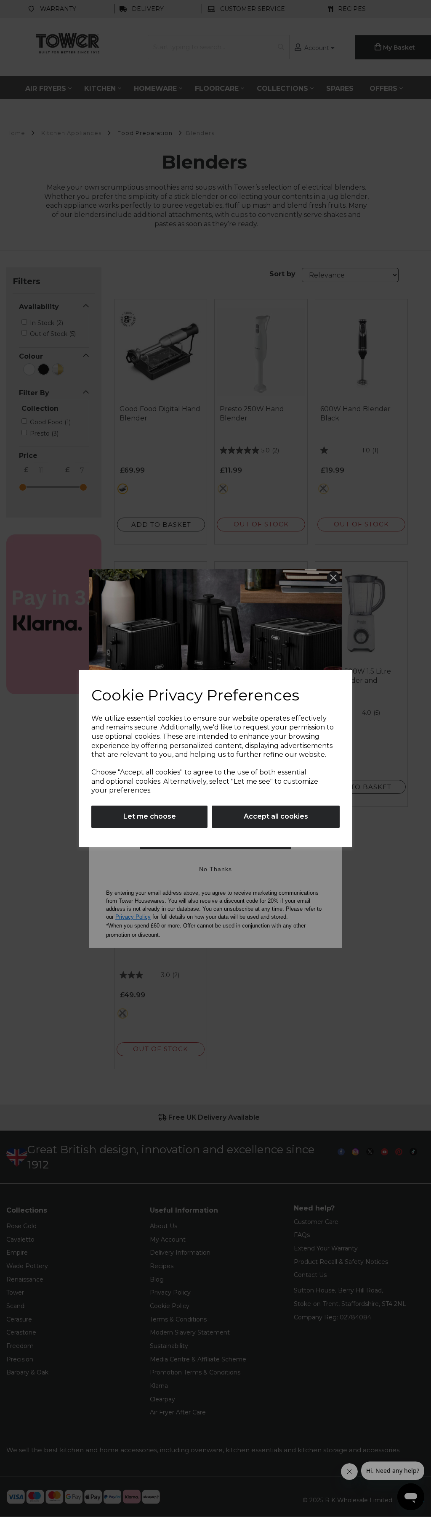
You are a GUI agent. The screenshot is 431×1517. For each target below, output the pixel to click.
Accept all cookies (276, 816)
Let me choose (149, 816)
